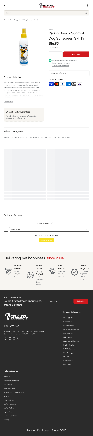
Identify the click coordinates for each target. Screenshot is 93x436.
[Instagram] (9, 338)
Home (5, 20)
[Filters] (6, 229)
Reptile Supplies (69, 345)
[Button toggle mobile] (5, 5)
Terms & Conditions (10, 416)
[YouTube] (14, 338)
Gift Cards (67, 364)
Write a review (46, 240)
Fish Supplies (67, 337)
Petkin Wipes (45, 137)
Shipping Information (11, 381)
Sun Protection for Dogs (61, 137)
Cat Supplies (67, 322)
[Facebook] (5, 338)
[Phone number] (18, 338)
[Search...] (86, 13)
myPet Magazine (10, 404)
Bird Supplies (67, 333)
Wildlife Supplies (69, 349)
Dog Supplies (34, 137)
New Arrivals (67, 361)
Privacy (6, 420)
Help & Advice (9, 400)
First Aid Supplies (69, 353)
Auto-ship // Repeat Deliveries (14, 392)
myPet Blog (8, 412)
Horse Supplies (68, 325)
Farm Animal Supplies (71, 329)
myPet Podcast (9, 408)
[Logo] (46, 5)
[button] (88, 5)
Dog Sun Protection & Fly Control (15, 137)
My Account (8, 384)
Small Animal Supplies (71, 341)
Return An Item (9, 388)
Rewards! (7, 396)
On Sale (66, 357)
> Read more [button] (8, 101)
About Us (7, 377)
